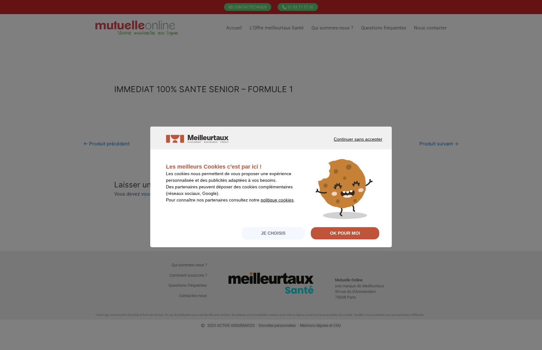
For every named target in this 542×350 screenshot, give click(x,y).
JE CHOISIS (273, 233)
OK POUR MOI (345, 233)
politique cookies (277, 199)
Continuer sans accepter (349, 144)
